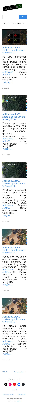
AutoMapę (7, 71)
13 (6, 372)
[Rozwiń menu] (26, 7)
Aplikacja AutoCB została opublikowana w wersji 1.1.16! (13, 117)
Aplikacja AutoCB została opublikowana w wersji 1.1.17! (13, 50)
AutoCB (6, 74)
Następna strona (20, 372)
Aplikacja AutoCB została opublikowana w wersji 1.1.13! (13, 319)
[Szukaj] (23, 17)
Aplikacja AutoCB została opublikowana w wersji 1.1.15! (13, 183)
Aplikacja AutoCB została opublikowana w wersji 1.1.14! (13, 250)
